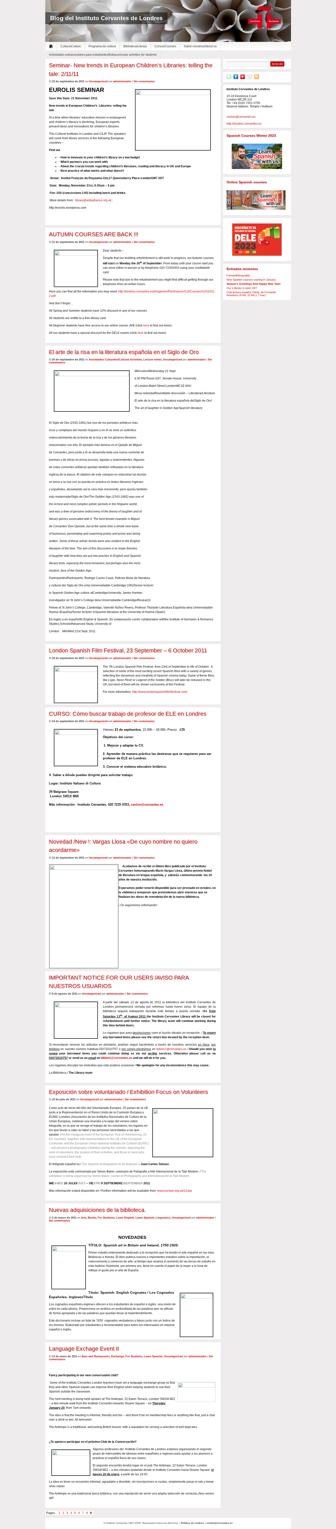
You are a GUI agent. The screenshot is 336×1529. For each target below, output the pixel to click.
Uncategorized (98, 81)
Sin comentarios (144, 81)
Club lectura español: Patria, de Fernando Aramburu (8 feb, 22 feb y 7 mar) (251, 294)
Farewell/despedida (238, 275)
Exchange (117, 1356)
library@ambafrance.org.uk (93, 200)
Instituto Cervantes (264, 17)
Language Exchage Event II (84, 1348)
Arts (83, 1217)
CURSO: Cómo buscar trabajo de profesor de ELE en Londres (127, 714)
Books (92, 1217)
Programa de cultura (102, 46)
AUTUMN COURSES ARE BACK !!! (93, 234)
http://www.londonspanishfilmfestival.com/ (159, 692)
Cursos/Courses (165, 46)
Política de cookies (192, 1523)
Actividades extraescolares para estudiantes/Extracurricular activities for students (103, 54)
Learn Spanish (145, 1217)
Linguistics (163, 1217)
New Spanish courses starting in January (251, 279)
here (146, 325)
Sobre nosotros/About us (200, 46)
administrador (122, 81)
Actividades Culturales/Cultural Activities (115, 359)
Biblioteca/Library (135, 46)
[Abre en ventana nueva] (229, 78)
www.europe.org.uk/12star (174, 1190)
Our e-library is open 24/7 (242, 288)
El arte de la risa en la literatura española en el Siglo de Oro (124, 352)
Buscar (277, 64)
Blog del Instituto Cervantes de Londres (106, 18)
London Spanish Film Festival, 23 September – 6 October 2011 (128, 650)
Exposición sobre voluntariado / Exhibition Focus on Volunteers (128, 1092)
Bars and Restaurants (96, 1356)
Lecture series (152, 359)
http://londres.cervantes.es (244, 123)
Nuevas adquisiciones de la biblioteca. (97, 1210)
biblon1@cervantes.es (171, 1049)
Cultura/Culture (71, 46)
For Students (106, 1217)
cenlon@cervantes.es (147, 804)
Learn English (125, 1217)
